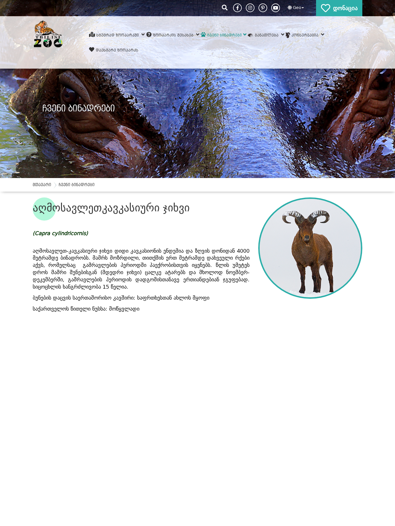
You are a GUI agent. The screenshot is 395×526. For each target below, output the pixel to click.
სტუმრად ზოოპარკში (118, 35)
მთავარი (42, 184)
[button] (295, 8)
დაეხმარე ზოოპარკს (117, 50)
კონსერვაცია (305, 35)
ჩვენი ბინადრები (224, 35)
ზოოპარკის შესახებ (174, 35)
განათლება (267, 35)
